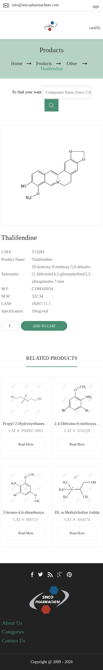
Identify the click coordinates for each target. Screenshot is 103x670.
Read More (25, 444)
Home (16, 63)
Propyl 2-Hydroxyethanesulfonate (30, 424)
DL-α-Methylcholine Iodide (77, 512)
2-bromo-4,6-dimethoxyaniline (28, 512)
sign (95, 6)
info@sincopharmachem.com (35, 5)
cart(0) (94, 28)
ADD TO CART (44, 326)
